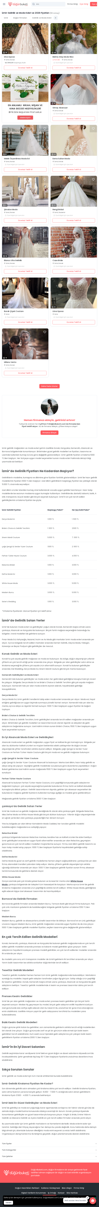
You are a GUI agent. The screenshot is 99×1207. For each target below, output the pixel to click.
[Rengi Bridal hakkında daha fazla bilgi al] (74, 191)
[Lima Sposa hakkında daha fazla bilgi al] (74, 293)
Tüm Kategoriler (9, 1150)
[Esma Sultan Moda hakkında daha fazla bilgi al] (74, 140)
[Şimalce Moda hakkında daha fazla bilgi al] (25, 191)
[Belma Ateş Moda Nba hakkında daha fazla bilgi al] (74, 38)
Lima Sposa (58, 311)
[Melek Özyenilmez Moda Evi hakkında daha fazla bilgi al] (25, 140)
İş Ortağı (52, 1192)
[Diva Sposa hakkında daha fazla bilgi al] (25, 38)
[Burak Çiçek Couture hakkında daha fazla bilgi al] (25, 293)
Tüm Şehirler (7, 1156)
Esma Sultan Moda (61, 159)
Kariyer (61, 1192)
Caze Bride (58, 260)
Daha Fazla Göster (49, 386)
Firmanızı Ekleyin (49, 432)
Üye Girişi (84, 4)
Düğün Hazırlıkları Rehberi (27, 1188)
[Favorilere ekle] (45, 27)
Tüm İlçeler (7, 1143)
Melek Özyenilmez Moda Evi (17, 159)
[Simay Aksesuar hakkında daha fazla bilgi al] (74, 89)
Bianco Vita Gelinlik (13, 260)
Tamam (8, 1203)
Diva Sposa (9, 57)
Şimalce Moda (10, 210)
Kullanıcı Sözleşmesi (50, 1188)
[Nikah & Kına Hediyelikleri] (25, 98)
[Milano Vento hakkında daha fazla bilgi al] (25, 343)
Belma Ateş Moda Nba (63, 57)
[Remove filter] (55, 18)
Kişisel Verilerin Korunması (33, 1192)
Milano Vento (10, 362)
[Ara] (48, 4)
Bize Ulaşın (67, 1188)
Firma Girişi (72, 4)
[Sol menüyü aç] (4, 4)
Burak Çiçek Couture (13, 311)
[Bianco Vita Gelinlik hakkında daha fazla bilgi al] (25, 242)
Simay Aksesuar (60, 108)
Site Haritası (72, 1192)
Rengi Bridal (58, 210)
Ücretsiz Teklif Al (25, 68)
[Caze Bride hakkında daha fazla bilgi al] (74, 242)
